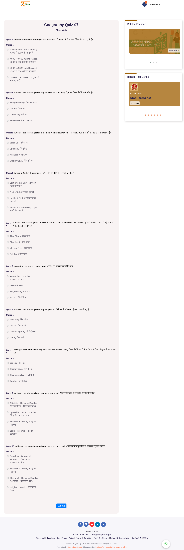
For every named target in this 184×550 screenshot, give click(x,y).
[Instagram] (86, 524)
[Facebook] (80, 524)
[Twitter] (103, 524)
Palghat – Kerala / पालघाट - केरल (23, 489)
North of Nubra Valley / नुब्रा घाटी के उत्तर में (23, 209)
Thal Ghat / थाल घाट (20, 236)
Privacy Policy (68, 538)
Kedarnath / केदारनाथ (21, 120)
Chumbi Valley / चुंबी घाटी (22, 375)
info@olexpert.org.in (102, 534)
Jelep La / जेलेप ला (19, 142)
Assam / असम (17, 285)
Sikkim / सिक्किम (18, 297)
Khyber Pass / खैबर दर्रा (21, 248)
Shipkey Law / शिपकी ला (21, 160)
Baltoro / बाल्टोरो (18, 325)
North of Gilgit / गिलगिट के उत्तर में (23, 200)
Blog (58, 538)
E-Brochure (50, 538)
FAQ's (145, 538)
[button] (150, 63)
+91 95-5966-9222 (81, 534)
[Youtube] (91, 524)
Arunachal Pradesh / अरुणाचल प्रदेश (20, 278)
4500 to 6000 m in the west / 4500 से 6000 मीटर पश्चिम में (24, 70)
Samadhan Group (75, 547)
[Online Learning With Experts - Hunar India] (25, 4)
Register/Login (155, 4)
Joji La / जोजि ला (18, 363)
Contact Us (137, 538)
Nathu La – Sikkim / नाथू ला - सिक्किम (24, 423)
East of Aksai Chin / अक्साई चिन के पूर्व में (23, 184)
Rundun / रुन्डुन (17, 108)
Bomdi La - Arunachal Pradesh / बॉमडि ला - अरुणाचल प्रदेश (20, 459)
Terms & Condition (83, 538)
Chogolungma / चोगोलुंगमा (23, 331)
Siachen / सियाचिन (19, 319)
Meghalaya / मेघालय (20, 291)
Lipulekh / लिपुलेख (19, 148)
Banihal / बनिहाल (18, 381)
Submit (61, 505)
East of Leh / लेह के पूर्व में (22, 192)
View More (135, 103)
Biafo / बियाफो (17, 337)
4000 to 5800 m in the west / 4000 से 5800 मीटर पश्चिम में (24, 60)
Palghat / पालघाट (18, 254)
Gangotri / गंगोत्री (18, 114)
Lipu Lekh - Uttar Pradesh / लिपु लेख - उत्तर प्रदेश (23, 414)
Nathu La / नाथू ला (19, 154)
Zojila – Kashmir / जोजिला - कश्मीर (23, 432)
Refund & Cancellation (120, 538)
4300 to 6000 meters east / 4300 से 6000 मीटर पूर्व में (23, 51)
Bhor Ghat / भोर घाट (20, 242)
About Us (40, 538)
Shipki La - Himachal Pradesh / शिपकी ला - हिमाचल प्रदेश (24, 405)
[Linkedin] (97, 524)
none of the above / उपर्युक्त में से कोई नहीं (24, 79)
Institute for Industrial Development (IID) (111, 547)
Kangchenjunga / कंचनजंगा (23, 102)
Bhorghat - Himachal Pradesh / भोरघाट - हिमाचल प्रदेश (24, 480)
